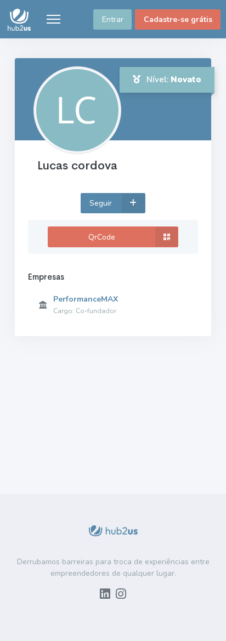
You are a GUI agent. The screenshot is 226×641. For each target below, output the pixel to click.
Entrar (112, 19)
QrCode (101, 237)
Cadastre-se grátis (178, 19)
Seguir (101, 203)
